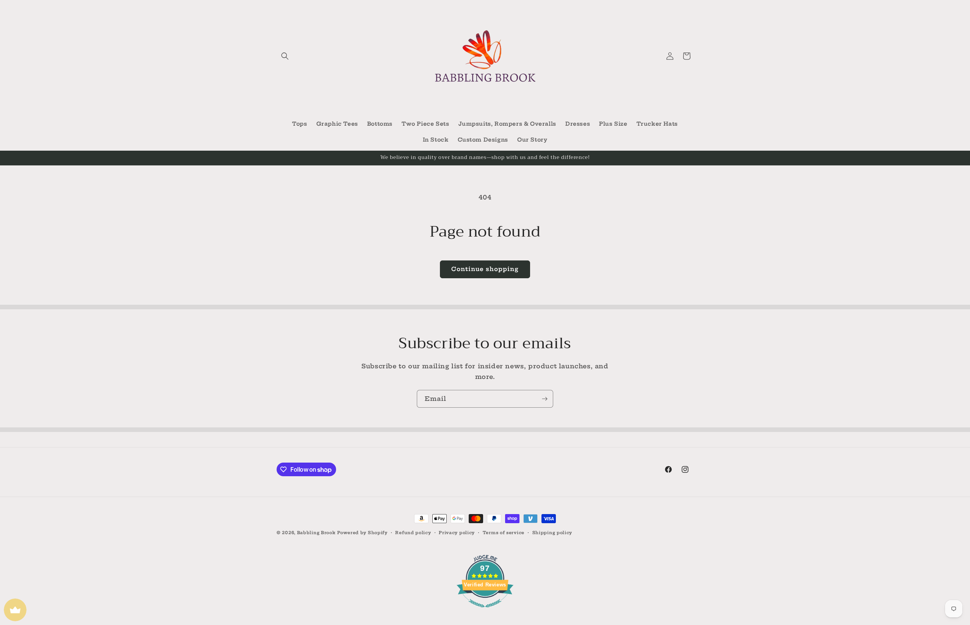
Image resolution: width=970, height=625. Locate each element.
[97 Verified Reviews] (485, 611)
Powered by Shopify (362, 532)
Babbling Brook (316, 532)
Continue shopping (485, 269)
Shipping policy (552, 532)
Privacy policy (457, 532)
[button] (285, 56)
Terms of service (503, 532)
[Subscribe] (544, 399)
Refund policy (413, 532)
